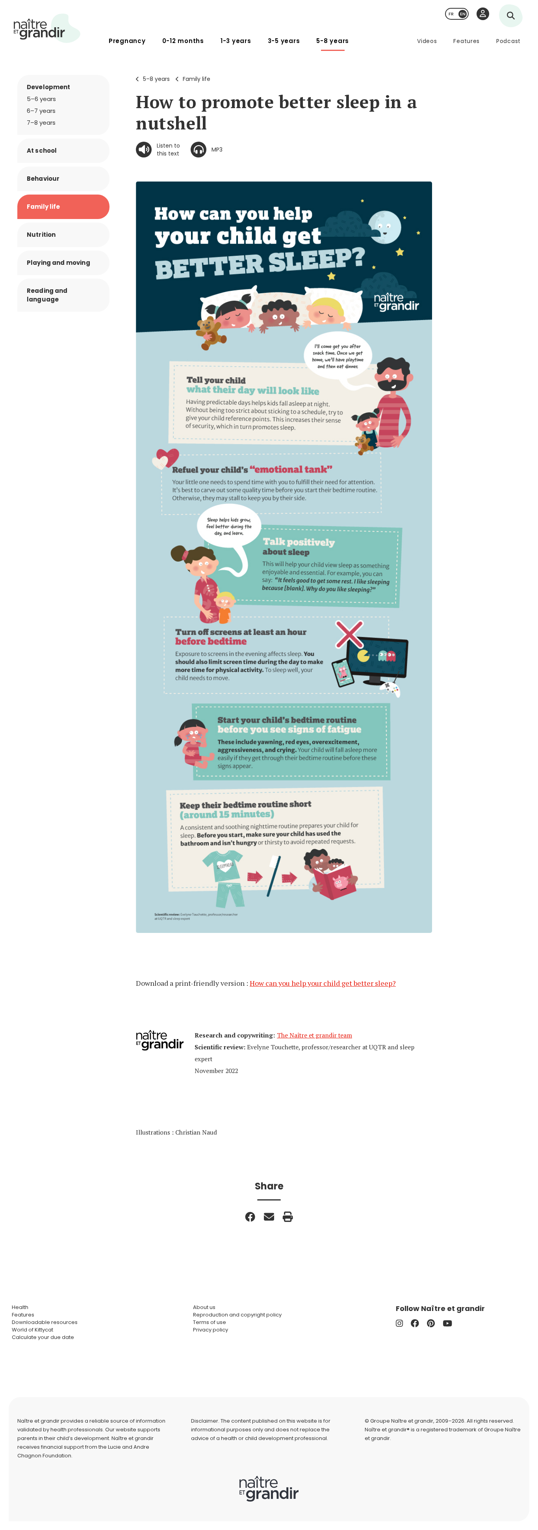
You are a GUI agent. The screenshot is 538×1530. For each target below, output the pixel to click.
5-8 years (332, 41)
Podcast (508, 41)
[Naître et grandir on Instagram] (399, 1323)
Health (20, 1307)
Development (48, 87)
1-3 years (236, 41)
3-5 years (284, 41)
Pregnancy (127, 41)
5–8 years (156, 79)
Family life (196, 79)
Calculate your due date (43, 1337)
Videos (427, 41)
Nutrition (41, 234)
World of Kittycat (32, 1329)
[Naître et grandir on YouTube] (447, 1323)
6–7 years (41, 111)
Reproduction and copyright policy (237, 1314)
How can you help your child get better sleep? (323, 983)
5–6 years (41, 99)
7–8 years (41, 122)
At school (42, 150)
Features (466, 41)
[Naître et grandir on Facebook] (415, 1323)
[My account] (483, 13)
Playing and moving (58, 262)
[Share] (250, 1217)
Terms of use (209, 1322)
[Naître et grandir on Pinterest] (431, 1323)
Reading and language (47, 295)
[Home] (47, 28)
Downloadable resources (45, 1322)
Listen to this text (168, 149)
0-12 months (183, 41)
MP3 (217, 150)
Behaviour (43, 178)
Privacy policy (210, 1329)
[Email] (269, 1217)
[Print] (288, 1217)
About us (204, 1307)
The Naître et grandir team (314, 1035)
